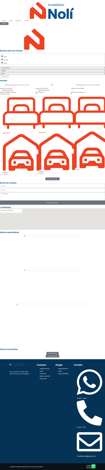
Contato (26, 20)
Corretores (18, 20)
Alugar (11, 20)
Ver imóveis (4, 76)
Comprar (3, 20)
